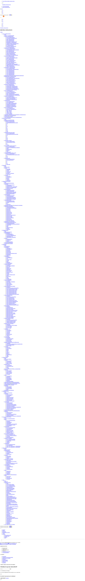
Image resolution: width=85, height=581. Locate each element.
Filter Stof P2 (8, 209)
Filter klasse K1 (8, 218)
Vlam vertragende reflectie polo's (11, 292)
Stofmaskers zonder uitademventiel (11, 186)
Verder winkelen (3, 578)
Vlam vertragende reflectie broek (11, 291)
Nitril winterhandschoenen (10, 82)
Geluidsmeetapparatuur (8, 410)
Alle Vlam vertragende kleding (11, 296)
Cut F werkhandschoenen (10, 74)
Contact (3, 533)
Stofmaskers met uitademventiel (11, 187)
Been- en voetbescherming (6, 118)
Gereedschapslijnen (9, 469)
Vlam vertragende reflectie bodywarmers (12, 294)
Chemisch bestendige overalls (10, 320)
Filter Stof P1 (8, 208)
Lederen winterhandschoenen (10, 81)
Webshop (3, 529)
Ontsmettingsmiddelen (9, 381)
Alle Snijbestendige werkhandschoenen (12, 69)
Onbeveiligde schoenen (8, 140)
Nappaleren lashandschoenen (10, 104)
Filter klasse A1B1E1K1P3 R (10, 215)
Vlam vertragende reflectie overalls (11, 288)
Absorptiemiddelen (9, 507)
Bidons (7, 389)
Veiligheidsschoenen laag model (9, 120)
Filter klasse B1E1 (9, 219)
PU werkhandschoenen (10, 45)
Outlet (7, 483)
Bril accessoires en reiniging (8, 433)
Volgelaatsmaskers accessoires (11, 199)
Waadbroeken (8, 255)
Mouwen (7, 178)
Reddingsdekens (8, 377)
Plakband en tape (7, 364)
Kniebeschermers (9, 149)
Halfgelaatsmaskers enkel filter (11, 192)
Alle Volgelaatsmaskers (10, 196)
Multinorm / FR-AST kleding (8, 323)
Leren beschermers (9, 113)
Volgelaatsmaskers (7, 194)
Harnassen (6, 455)
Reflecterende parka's (9, 315)
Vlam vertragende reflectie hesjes (11, 293)
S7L (7, 128)
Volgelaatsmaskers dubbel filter (11, 198)
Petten (7, 351)
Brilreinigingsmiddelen (9, 437)
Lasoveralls (8, 331)
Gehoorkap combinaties (10, 408)
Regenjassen (8, 250)
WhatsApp (4, 561)
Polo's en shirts (8, 271)
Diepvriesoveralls (9, 341)
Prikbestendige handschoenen (9, 75)
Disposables (4, 165)
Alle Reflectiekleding (9, 307)
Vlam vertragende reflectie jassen (11, 290)
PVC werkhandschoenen (10, 47)
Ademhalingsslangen (9, 227)
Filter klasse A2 (8, 214)
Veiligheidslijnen (6, 464)
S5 (6, 161)
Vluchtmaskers (6, 221)
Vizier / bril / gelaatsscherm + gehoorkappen (13, 447)
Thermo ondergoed (9, 284)
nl (2, 12)
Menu (5, 34)
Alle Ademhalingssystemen (10, 201)
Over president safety (7, 535)
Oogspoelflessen (8, 378)
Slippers (7, 144)
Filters (7, 226)
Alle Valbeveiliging (7, 449)
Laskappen (8, 442)
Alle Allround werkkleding (10, 265)
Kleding (7, 505)
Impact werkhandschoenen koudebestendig (13, 95)
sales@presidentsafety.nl (6, 7)
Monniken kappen (9, 334)
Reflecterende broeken (9, 309)
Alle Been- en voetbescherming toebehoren (13, 147)
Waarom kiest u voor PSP (6, 558)
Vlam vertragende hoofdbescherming (12, 301)
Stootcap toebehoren (9, 241)
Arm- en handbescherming (6, 33)
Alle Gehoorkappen (9, 403)
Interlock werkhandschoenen (10, 98)
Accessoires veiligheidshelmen (11, 235)
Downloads (4, 531)
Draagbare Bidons (9, 388)
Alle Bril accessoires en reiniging (11, 435)
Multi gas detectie (9, 373)
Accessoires (6, 116)
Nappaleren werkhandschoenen (11, 46)
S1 (6, 127)
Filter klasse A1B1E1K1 (10, 220)
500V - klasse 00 (9, 110)
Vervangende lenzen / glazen (10, 424)
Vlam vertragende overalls (10, 299)
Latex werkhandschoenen (10, 39)
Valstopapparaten (7, 450)
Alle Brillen (8, 421)
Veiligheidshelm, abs (9, 236)
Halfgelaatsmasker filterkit (10, 193)
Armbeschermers (7, 115)
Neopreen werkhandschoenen (11, 54)
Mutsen (7, 349)
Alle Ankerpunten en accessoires (11, 461)
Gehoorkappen (6, 401)
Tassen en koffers (9, 362)
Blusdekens (8, 380)
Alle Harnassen (8, 456)
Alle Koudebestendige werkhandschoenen (12, 78)
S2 (6, 125)
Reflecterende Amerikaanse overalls (11, 310)
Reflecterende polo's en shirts (10, 313)
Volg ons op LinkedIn (4, 544)
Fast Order (4, 562)
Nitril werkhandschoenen (10, 40)
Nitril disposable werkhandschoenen (12, 87)
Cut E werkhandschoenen (10, 73)
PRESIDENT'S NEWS (6, 532)
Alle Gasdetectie (8, 371)
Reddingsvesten (8, 345)
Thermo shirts (8, 282)
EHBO (5, 375)
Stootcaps (5, 238)
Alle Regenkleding (9, 248)
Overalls (7, 170)
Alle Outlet (6, 481)
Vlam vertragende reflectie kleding (9, 286)
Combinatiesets (6, 443)
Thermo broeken (8, 283)
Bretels (7, 352)
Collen (7, 355)
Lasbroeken (8, 333)
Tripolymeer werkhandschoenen (11, 62)
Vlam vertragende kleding (8, 295)
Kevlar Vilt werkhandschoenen (11, 52)
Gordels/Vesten (8, 224)
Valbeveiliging (8, 451)
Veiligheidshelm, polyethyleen (11, 237)
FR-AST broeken (9, 326)
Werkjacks (8, 267)
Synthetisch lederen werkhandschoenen (12, 43)
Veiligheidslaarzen (7, 158)
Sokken (7, 148)
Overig (7, 225)
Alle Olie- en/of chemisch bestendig (11, 57)
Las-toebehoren (8, 440)
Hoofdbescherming (5, 230)
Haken (5, 470)
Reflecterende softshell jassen (10, 316)
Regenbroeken (8, 251)
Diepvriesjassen (8, 340)
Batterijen (7, 228)
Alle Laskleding (8, 330)
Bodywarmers (8, 276)
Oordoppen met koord (9, 398)
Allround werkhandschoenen (8, 36)
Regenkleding (6, 247)
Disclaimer (4, 559)
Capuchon (7, 179)
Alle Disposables (7, 167)
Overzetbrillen (8, 423)
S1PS (7, 131)
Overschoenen (8, 171)
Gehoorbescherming (5, 391)
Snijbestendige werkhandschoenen (9, 67)
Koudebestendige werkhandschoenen (10, 76)
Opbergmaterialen (9, 478)
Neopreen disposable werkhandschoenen (12, 88)
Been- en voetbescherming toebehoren (10, 145)
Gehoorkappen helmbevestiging (11, 404)
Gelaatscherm (8, 180)
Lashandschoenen (7, 100)
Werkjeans (8, 272)
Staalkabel (7, 453)
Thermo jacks (8, 285)
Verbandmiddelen (9, 379)
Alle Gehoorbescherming (8, 392)
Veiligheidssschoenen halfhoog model (10, 152)
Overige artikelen (5, 357)
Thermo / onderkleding (9, 509)
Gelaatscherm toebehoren (10, 432)
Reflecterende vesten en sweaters (11, 311)
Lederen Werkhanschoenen (10, 53)
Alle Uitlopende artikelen (10, 484)
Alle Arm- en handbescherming (9, 35)
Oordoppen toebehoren (9, 399)
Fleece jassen (8, 266)
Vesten (7, 277)
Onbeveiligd (8, 164)
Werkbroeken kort (9, 270)
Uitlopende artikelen (7, 482)
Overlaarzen (8, 172)
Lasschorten (8, 332)
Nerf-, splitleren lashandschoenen (11, 103)
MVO (5, 537)
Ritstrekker (8, 353)
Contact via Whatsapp (12, 544)
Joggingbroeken (8, 279)
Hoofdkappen (8, 204)
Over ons (3, 534)
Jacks (7, 258)
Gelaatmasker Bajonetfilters (8, 206)
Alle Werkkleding (7, 246)
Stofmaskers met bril (9, 188)
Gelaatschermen (6, 426)
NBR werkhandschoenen (10, 65)
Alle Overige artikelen (7, 359)
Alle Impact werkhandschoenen (11, 92)
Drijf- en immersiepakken (10, 344)
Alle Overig (8, 477)
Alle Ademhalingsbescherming (9, 183)
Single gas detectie (9, 372)
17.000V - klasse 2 (9, 112)
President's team (6, 536)
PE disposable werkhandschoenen (11, 89)
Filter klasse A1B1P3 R (10, 217)
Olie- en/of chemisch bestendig (11, 501)
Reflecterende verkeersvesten (10, 308)
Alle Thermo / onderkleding (10, 281)
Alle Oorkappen (8, 413)
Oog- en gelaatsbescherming (6, 416)
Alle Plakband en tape (9, 366)
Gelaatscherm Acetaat (9, 430)
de (2, 10)
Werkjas (7, 275)
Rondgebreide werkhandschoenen (11, 99)
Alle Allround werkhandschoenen (11, 38)
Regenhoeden (8, 254)
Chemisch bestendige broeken (11, 321)
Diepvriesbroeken (9, 339)
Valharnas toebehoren (9, 458)
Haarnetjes (8, 177)
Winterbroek (8, 262)
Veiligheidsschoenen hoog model (9, 132)
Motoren (7, 202)
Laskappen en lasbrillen (8, 438)
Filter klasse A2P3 (9, 213)
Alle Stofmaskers (9, 185)
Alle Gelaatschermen (9, 428)
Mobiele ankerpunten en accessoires (11, 463)
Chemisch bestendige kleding (8, 318)
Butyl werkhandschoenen (10, 63)
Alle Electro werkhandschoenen (11, 109)
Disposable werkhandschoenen (9, 84)
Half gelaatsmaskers (7, 189)
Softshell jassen (8, 268)
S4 (6, 162)
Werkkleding (4, 244)
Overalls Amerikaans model (10, 274)
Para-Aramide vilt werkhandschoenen (12, 55)
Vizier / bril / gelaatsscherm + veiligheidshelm (13, 446)
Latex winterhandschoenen (10, 79)
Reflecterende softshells (10, 317)
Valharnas (7, 457)
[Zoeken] (11, 15)
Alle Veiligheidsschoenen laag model (12, 122)
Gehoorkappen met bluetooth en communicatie (13, 407)
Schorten (7, 278)
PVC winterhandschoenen (10, 80)
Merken (3, 530)
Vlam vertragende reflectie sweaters (11, 289)
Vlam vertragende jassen (10, 297)
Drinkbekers (6, 385)
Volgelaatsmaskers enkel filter (10, 197)
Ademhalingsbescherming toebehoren (10, 222)
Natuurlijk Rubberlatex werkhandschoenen (13, 64)
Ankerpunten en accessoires (8, 459)
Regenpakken (8, 249)
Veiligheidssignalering (7, 382)
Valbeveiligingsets (7, 474)
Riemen (7, 350)
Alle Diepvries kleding (9, 338)
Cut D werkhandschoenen (10, 72)
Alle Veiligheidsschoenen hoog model (12, 134)
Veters (7, 151)
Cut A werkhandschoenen (10, 70)
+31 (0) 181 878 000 (5, 6)
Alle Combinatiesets (9, 445)
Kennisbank (4, 556)
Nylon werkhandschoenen (8, 117)
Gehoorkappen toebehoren (10, 406)
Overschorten (8, 174)
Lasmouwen (8, 335)
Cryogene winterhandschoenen (11, 83)
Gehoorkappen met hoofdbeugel (11, 405)
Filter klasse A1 (8, 211)
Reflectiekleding (6, 305)
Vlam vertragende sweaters (10, 303)
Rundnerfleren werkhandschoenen (11, 41)
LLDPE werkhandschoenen (10, 66)
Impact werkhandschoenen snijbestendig (12, 94)
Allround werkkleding (9, 489)
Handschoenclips (9, 354)
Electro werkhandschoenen (8, 107)
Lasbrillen (7, 441)
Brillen (5, 419)
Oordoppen (6, 393)
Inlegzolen (8, 150)
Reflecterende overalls (9, 314)
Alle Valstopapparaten (9, 452)
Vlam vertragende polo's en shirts (11, 300)
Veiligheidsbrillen (9, 422)
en (2, 13)
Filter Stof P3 (8, 210)
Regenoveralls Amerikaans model (11, 253)
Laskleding (6, 328)
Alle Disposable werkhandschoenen (11, 86)
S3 (6, 124)
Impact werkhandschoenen (8, 90)
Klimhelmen (6, 242)
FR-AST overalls (9, 327)
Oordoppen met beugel (9, 397)
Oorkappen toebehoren (9, 415)
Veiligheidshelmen (7, 232)
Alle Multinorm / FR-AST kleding (11, 325)
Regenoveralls (8, 252)
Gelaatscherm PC (9, 429)
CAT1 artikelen (6, 524)
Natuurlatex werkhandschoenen (11, 44)
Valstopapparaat (8, 454)
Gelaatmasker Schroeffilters (8, 205)
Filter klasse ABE (9, 212)
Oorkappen (6, 411)
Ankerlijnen (8, 468)
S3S (7, 126)
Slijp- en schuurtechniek (8, 368)
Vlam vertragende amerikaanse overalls (12, 304)
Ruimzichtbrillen (8, 425)
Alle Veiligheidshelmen (10, 234)
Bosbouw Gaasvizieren (10, 431)
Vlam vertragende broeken (10, 298)
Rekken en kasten (9, 363)
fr (2, 11)
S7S (7, 130)
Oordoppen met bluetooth (10, 400)
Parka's (7, 261)
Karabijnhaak (8, 472)
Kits (7, 203)
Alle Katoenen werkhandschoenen (11, 97)
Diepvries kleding (7, 336)
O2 (6, 143)
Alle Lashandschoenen (9, 102)
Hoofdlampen (6, 390)
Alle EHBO (8, 376)
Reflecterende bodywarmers (10, 312)
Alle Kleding (8, 169)
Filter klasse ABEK (9, 216)
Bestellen (7, 578)
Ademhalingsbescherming (6, 181)
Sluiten (1, 32)
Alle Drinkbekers (9, 387)
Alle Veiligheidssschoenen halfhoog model (13, 154)
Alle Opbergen (8, 361)
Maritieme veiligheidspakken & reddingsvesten (11, 342)
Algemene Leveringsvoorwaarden (7, 557)
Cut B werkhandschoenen (10, 71)
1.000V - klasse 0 (9, 111)
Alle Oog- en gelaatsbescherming (9, 418)
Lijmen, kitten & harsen (8, 383)
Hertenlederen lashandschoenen (11, 106)
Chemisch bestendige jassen (10, 322)
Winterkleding (8, 510)
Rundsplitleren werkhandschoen (11, 42)
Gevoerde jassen (8, 259)
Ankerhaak (8, 473)
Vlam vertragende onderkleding (11, 302)
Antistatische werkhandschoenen (9, 114)
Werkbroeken (8, 269)
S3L (7, 129)
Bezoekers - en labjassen (10, 173)
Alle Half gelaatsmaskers (10, 191)
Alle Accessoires (8, 176)
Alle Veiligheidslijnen (9, 466)
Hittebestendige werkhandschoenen (11, 508)
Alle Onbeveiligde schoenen (10, 142)
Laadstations (8, 229)
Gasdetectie (6, 369)
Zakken (7, 356)
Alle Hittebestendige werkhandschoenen (12, 49)
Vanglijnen (8, 467)
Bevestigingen (8, 462)
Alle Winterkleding (9, 257)
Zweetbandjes (6, 384)
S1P (7, 123)
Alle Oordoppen (8, 395)
